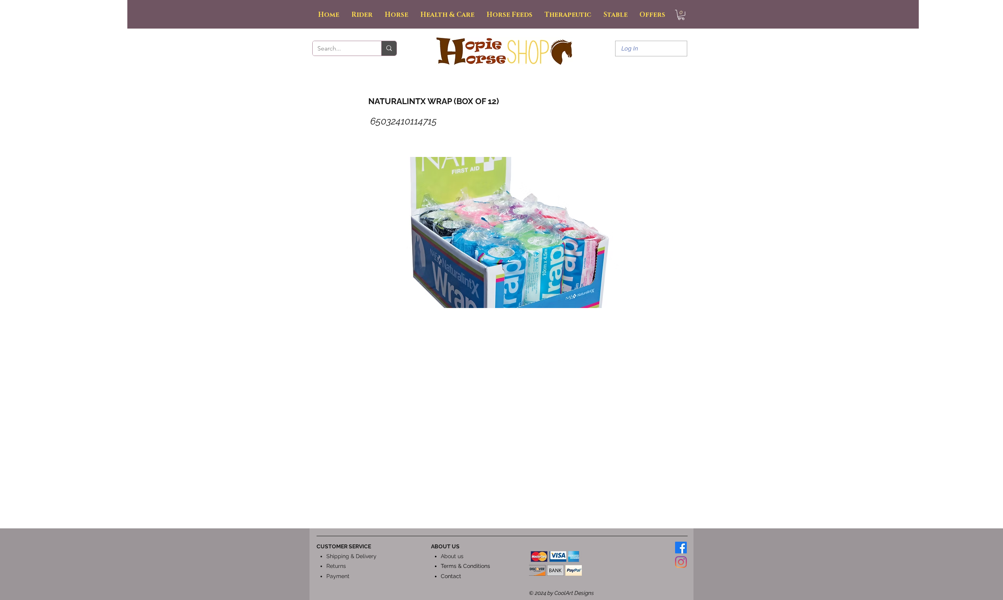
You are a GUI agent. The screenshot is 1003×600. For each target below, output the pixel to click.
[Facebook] (681, 547)
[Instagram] (681, 562)
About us (452, 556)
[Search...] (388, 48)
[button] (681, 15)
